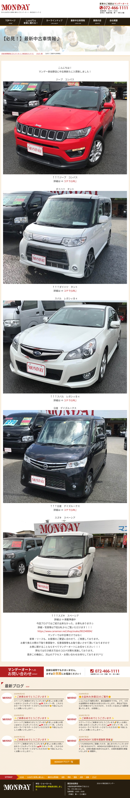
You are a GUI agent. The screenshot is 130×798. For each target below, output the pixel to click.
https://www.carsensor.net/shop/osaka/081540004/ (65, 631)
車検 (69, 777)
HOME (22, 777)
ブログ (94, 777)
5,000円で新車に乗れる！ (36, 777)
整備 (75, 777)
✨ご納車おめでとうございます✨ (31, 697)
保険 (62, 777)
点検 (81, 777)
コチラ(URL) (70, 181)
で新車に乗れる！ (31, 21)
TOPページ (10, 21)
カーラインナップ (54, 21)
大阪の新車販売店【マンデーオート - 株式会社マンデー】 (17, 53)
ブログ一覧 (39, 53)
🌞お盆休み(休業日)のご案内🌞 (95, 697)
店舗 (87, 777)
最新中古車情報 (78, 21)
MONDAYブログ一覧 (63, 762)
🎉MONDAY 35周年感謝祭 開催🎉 (96, 739)
